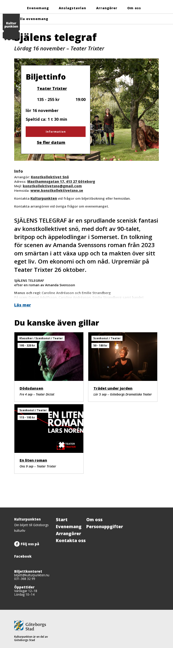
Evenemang (38, 8)
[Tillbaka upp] (154, 507)
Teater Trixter (52, 88)
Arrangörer (106, 8)
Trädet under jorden (112, 388)
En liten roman (33, 460)
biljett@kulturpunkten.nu (31, 575)
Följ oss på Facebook (26, 550)
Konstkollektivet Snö (50, 177)
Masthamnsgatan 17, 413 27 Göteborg (61, 181)
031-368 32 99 (24, 578)
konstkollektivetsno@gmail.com (52, 186)
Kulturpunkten (43, 198)
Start (62, 520)
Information (56, 132)
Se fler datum (51, 142)
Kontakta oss (71, 540)
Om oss (134, 8)
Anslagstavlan (72, 8)
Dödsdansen (31, 388)
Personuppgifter (104, 527)
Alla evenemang (33, 19)
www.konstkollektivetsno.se (56, 190)
